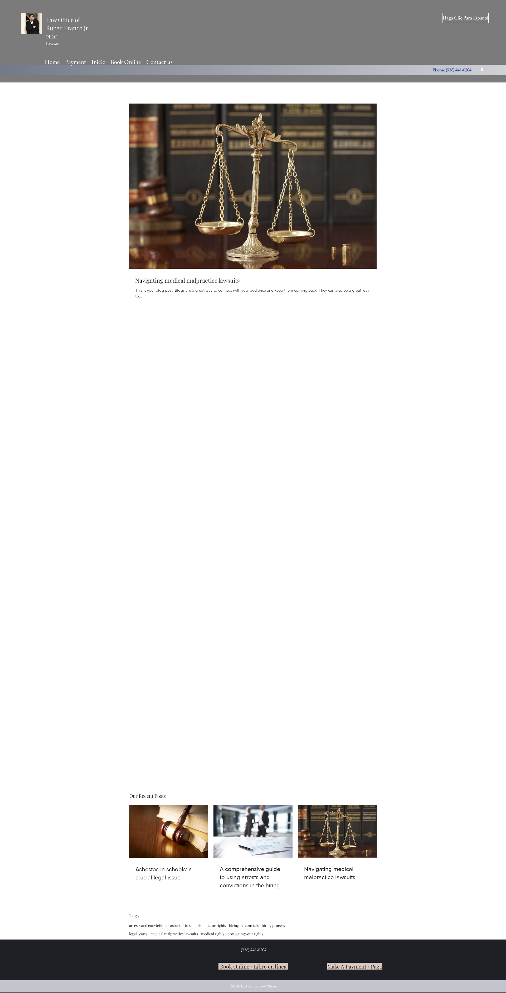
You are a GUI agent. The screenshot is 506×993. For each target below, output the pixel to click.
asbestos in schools (185, 925)
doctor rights (215, 925)
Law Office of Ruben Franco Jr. (68, 28)
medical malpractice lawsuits (174, 933)
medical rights (212, 933)
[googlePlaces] (482, 70)
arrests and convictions (148, 925)
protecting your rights (245, 933)
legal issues (138, 933)
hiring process (273, 925)
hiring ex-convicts (244, 925)
